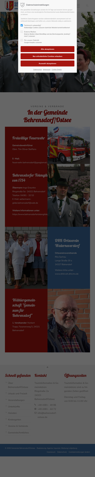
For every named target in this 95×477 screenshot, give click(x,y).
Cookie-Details (57, 69)
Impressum (46, 69)
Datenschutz (37, 69)
